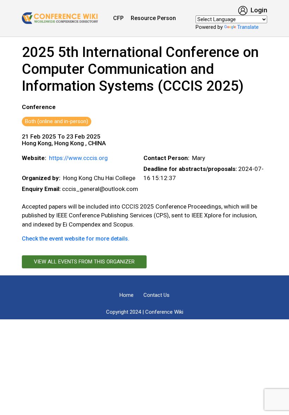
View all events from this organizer (84, 261)
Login (258, 10)
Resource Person (153, 18)
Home (126, 295)
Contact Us (156, 295)
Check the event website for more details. (75, 238)
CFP (118, 18)
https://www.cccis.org (78, 157)
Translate (248, 27)
